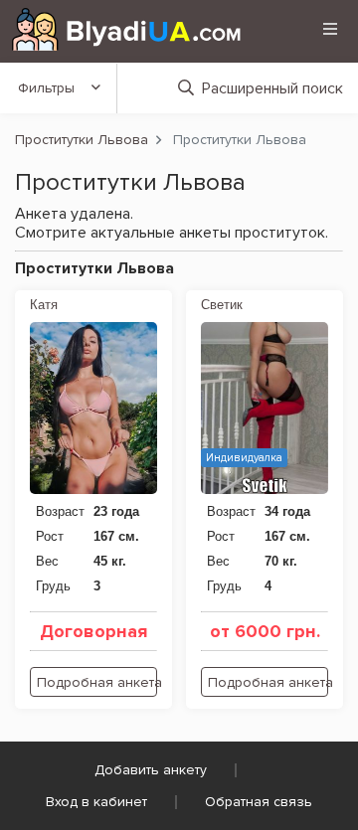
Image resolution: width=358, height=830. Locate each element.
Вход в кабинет (96, 801)
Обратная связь (258, 801)
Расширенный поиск (272, 88)
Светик (222, 304)
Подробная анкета (97, 682)
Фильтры (46, 88)
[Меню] (330, 29)
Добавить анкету (150, 769)
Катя (44, 304)
